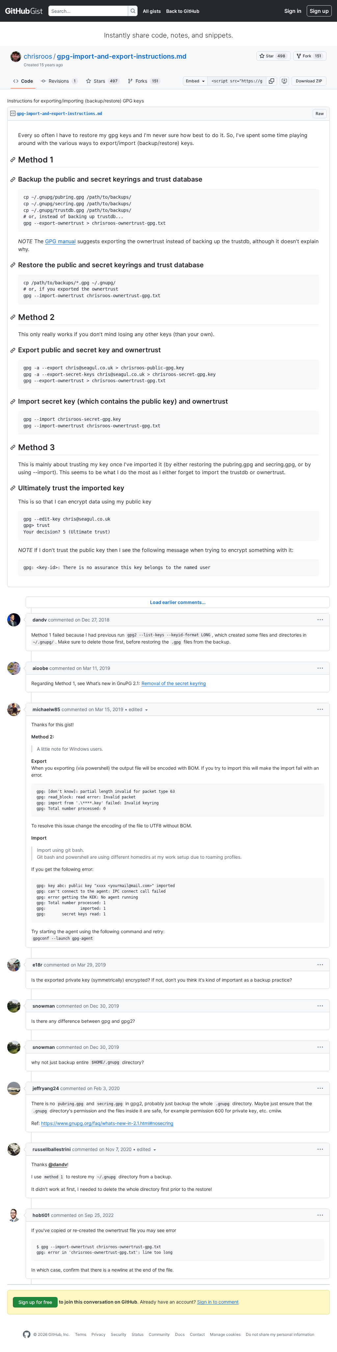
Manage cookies (225, 1334)
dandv (40, 619)
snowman (44, 1006)
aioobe (40, 668)
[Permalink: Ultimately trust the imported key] (13, 488)
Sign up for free (35, 1302)
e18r (37, 964)
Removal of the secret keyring (174, 683)
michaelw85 (46, 709)
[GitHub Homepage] (27, 1334)
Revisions (62, 81)
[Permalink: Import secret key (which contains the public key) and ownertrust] (13, 401)
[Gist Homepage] (24, 11)
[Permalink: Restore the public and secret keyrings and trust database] (13, 265)
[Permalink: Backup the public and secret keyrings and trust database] (13, 179)
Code (27, 81)
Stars (105, 81)
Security (118, 1334)
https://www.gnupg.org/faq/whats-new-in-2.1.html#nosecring (107, 1123)
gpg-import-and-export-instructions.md (122, 56)
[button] (271, 81)
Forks (147, 81)
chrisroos (38, 56)
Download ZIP (309, 80)
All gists (152, 11)
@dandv (57, 1164)
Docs (180, 1334)
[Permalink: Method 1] (13, 159)
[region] (168, 354)
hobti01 (41, 1215)
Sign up (319, 11)
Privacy (98, 1334)
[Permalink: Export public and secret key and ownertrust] (13, 350)
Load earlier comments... (178, 602)
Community (159, 1334)
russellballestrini (52, 1149)
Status (137, 1334)
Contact (197, 1334)
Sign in (292, 11)
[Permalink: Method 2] (13, 317)
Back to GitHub (182, 11)
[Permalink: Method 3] (13, 447)
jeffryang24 (46, 1088)
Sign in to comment (218, 1301)
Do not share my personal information (280, 1334)
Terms (80, 1334)
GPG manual (60, 241)
